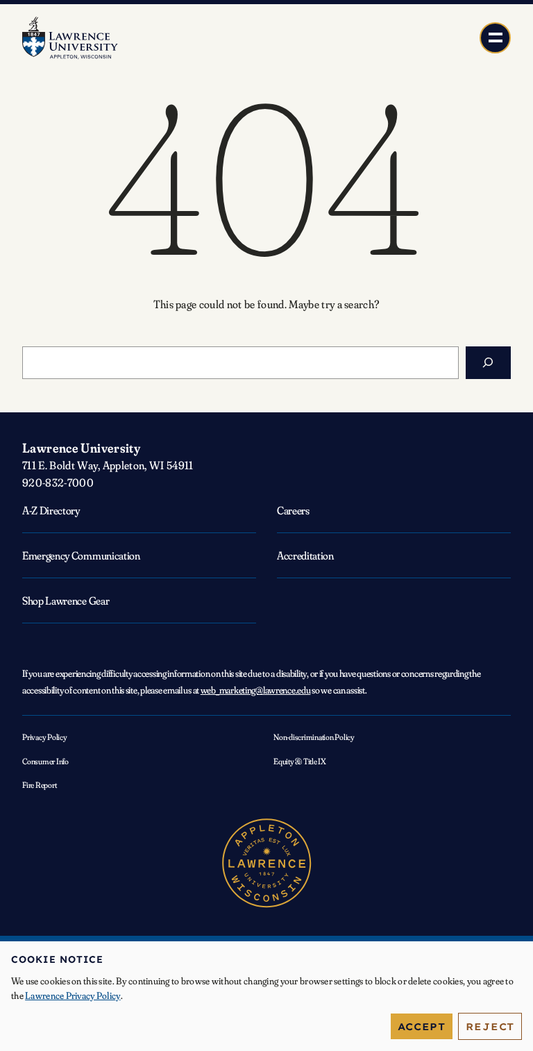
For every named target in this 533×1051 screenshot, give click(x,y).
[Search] (488, 362)
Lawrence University (81, 447)
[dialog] (266, 996)
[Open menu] (495, 37)
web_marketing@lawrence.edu (256, 690)
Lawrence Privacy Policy (72, 995)
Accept (422, 1026)
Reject (490, 1026)
